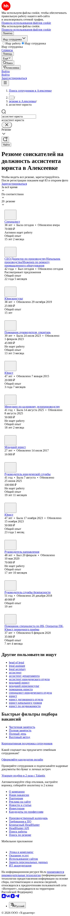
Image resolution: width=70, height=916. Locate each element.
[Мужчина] (10, 252)
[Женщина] (10, 215)
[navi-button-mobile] (5, 83)
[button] (5, 71)
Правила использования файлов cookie (26, 29)
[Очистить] (6, 125)
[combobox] (18, 117)
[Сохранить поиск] (5, 140)
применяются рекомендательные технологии (32, 873)
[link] (7, 62)
